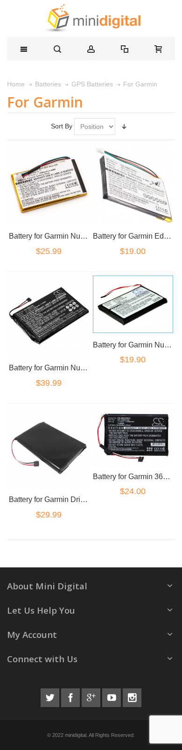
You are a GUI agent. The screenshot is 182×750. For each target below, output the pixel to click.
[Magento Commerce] (91, 18)
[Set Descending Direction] (124, 127)
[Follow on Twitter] (51, 696)
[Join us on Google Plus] (92, 696)
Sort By (61, 126)
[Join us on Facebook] (71, 696)
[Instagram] (132, 696)
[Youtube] (112, 696)
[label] (49, 184)
